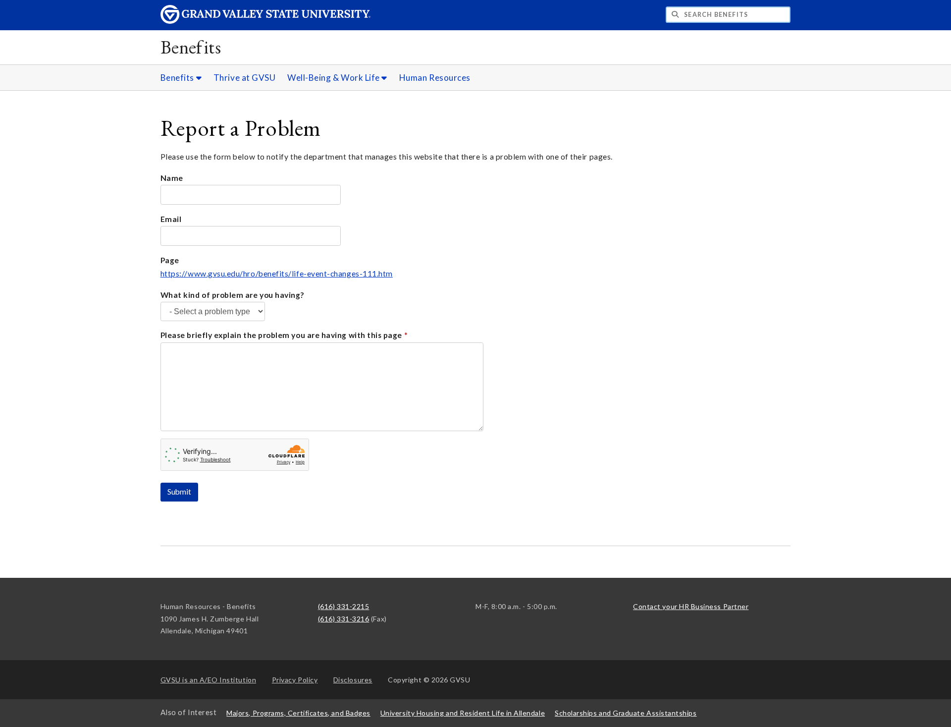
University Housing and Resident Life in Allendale (462, 713)
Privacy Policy (295, 679)
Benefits (190, 47)
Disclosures (352, 679)
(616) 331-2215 (344, 606)
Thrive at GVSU (244, 77)
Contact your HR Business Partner (690, 606)
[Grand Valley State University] (265, 21)
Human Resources (435, 77)
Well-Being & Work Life (334, 77)
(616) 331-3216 (344, 619)
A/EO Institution (208, 679)
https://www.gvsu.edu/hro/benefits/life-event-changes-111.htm (276, 273)
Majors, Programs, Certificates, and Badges (298, 713)
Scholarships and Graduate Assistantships (625, 713)
